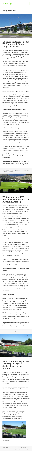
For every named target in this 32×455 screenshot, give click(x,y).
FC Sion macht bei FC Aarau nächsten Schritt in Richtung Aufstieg (15, 199)
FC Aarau (24, 331)
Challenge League (16, 170)
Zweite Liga (7, 3)
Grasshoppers (11, 171)
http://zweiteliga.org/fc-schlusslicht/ (12, 418)
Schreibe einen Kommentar (22, 449)
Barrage (23, 170)
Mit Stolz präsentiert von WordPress (10, 453)
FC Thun (4, 171)
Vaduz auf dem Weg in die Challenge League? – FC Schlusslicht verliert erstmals (15, 365)
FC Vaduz (8, 449)
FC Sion (27, 170)
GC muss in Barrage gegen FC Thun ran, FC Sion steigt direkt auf (15, 44)
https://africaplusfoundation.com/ (19, 165)
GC (7, 171)
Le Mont (12, 449)
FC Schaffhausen (25, 447)
